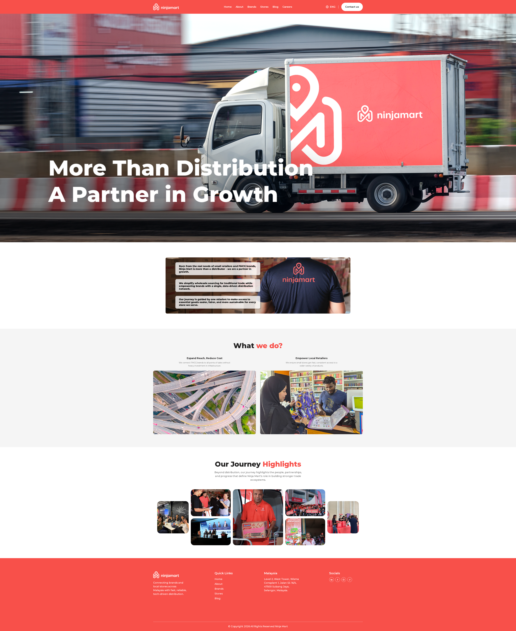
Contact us (352, 6)
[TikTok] (349, 579)
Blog (275, 6)
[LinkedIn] (331, 579)
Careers (287, 6)
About (239, 6)
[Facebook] (337, 579)
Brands (251, 6)
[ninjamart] (166, 6)
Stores (264, 6)
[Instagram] (343, 579)
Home (228, 6)
